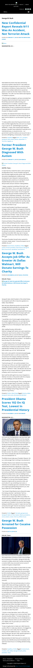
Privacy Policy (18, 659)
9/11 (21, 137)
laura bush (8, 249)
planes (16, 139)
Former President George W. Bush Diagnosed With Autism (14, 150)
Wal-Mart (23, 395)
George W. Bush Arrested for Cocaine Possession (16, 524)
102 (16, 513)
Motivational (17, 395)
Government (10, 246)
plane (12, 139)
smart (11, 517)
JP (16, 531)
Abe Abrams (22, 413)
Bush (19, 513)
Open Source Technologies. (23, 666)
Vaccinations (21, 249)
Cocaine (4, 651)
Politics (23, 246)
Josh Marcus (22, 159)
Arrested (23, 649)
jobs (12, 395)
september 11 (22, 139)
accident (25, 137)
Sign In (21, 4)
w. (12, 141)
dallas (28, 393)
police (24, 651)
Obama (22, 515)
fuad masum (19, 247)
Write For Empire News (11, 4)
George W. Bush (6, 139)
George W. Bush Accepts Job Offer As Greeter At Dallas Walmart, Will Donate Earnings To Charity (16, 262)
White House (22, 517)
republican (14, 249)
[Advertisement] (16, 64)
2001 (18, 137)
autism (4, 247)
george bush (24, 513)
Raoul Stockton (23, 275)
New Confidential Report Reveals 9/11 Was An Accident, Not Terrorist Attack (16, 28)
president (4, 652)
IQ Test (13, 515)
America (24, 393)
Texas (9, 652)
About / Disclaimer (8, 659)
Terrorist (4, 141)
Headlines (10, 137)
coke (8, 651)
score (3, 517)
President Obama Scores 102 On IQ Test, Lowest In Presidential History (15, 404)
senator (7, 517)
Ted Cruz (16, 517)
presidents (27, 515)
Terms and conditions (9, 660)
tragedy (9, 141)
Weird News (15, 393)
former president (10, 247)
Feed (18, 660)
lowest (17, 515)
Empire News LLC (21, 663)
